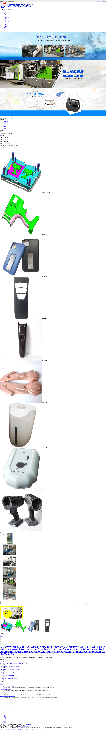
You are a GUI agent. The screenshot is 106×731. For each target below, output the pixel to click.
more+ (1, 150)
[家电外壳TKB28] (21, 489)
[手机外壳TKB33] (21, 276)
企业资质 (4, 28)
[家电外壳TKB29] (22, 447)
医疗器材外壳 (7, 14)
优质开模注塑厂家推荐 (4, 692)
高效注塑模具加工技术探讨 (5, 689)
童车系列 (6, 18)
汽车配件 (6, 19)
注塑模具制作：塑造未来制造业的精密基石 (8, 678)
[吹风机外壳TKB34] (21, 234)
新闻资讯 (4, 24)
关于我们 (4, 12)
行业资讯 (6, 26)
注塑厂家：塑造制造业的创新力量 (7, 672)
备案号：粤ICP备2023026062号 (24, 726)
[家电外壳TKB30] (21, 402)
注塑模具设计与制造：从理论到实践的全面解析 (9, 666)
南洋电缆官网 (39, 729)
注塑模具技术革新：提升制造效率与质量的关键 (9, 669)
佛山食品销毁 (32, 729)
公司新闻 (6, 25)
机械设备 (4, 23)
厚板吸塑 (17, 729)
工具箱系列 (7, 21)
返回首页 (101, 1)
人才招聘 (4, 27)
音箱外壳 (6, 20)
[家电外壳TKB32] (21, 318)
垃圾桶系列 (7, 17)
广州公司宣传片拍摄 (24, 729)
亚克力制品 (12, 729)
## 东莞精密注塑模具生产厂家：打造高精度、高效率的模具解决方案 (13, 663)
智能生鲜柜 (7, 729)
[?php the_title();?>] (9, 555)
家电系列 (6, 16)
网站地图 (98, 1)
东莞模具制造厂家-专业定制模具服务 (7, 696)
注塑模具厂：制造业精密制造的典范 (7, 675)
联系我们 (104, 1)
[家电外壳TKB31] (21, 360)
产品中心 (4, 13)
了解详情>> (2, 661)
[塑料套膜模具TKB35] (21, 192)
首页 (3, 11)
